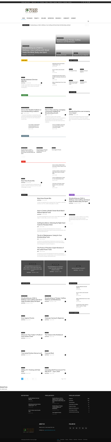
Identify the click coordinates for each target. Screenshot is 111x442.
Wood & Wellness (24, 147)
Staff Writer (23, 82)
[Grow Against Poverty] (64, 50)
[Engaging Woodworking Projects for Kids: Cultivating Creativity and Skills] (48, 77)
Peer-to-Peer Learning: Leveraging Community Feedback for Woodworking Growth (55, 111)
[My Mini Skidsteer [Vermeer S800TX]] (31, 70)
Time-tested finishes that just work (31, 353)
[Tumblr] (83, 428)
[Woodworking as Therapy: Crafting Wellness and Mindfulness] (73, 35)
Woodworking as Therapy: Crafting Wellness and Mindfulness (42, 151)
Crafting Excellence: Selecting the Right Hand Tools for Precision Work (58, 172)
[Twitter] (70, 428)
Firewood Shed (49, 353)
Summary (58, 53)
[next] (88, 25)
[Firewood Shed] (55, 346)
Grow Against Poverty (56, 149)
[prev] (86, 25)
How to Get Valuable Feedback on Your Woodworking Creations (31, 110)
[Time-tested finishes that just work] (31, 346)
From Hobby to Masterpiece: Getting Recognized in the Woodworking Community (34, 126)
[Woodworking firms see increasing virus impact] (79, 102)
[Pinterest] (79, 428)
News (70, 109)
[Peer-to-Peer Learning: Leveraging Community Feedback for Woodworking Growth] (55, 103)
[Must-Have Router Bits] (31, 171)
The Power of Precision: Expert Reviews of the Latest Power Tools (58, 185)
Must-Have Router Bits (28, 181)
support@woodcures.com (49, 430)
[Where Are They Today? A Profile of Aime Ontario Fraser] (74, 77)
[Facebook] (82, 2)
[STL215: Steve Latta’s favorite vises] (48, 71)
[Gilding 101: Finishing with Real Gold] (31, 363)
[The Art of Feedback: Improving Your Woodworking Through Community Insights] (48, 126)
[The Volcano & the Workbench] (85, 77)
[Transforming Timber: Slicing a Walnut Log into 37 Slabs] (72, 306)
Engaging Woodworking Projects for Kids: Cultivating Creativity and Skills (59, 77)
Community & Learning (25, 107)
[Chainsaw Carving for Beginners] (81, 50)
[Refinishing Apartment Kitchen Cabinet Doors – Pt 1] (48, 65)
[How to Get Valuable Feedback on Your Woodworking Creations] (31, 103)
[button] (88, 21)
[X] (85, 2)
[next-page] (24, 90)
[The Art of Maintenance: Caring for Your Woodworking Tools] (48, 179)
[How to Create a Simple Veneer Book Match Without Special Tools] (48, 166)
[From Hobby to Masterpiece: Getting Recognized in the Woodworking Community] (24, 126)
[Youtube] (89, 2)
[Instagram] (83, 2)
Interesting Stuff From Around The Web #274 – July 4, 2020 (55, 370)
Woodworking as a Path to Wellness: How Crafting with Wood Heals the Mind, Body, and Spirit (50, 25)
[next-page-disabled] (24, 131)
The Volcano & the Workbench (83, 83)
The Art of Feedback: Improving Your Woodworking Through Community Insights (58, 126)
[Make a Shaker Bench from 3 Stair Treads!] (48, 84)
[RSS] (86, 428)
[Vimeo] (87, 2)
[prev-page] (22, 90)
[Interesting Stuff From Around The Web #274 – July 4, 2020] (55, 363)
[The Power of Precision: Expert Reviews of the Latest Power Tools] (48, 185)
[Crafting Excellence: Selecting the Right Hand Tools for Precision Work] (48, 172)
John (22, 113)
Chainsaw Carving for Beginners (54, 318)
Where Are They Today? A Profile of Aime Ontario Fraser (73, 83)
